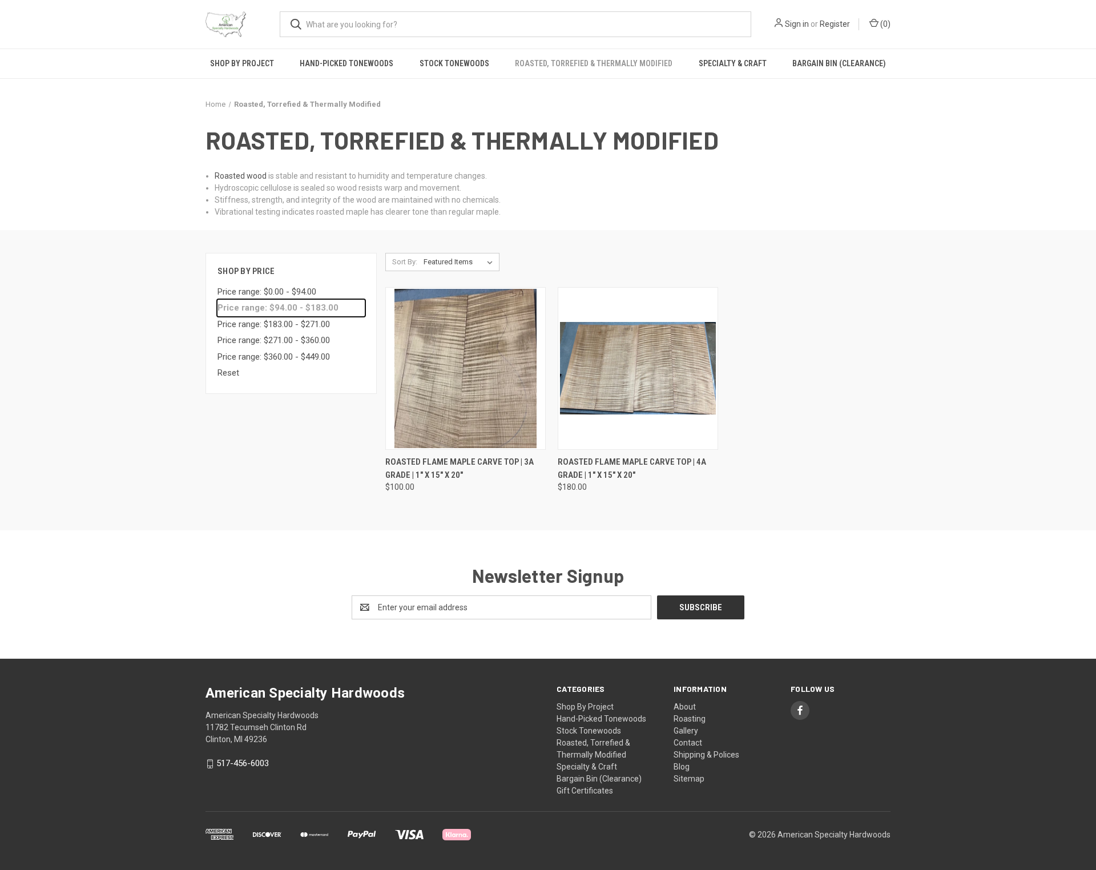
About (685, 706)
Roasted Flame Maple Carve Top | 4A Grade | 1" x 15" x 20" (632, 468)
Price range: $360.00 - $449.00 (273, 357)
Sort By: (404, 261)
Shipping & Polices (706, 754)
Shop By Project (242, 63)
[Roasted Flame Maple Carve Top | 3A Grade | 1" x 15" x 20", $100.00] (465, 368)
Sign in (797, 24)
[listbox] (460, 262)
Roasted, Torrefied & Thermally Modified (593, 63)
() (884, 24)
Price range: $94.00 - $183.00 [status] (278, 308)
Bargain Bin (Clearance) (839, 63)
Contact (688, 742)
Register (835, 24)
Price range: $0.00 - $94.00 (266, 292)
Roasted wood (241, 175)
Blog (682, 766)
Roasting (690, 718)
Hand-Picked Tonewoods (346, 63)
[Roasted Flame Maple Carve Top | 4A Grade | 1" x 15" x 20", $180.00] (638, 368)
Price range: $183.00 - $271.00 (273, 324)
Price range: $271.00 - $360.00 (273, 340)
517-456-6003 (242, 764)
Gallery (686, 730)
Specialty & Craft (733, 63)
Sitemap (689, 778)
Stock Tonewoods (454, 63)
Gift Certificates (585, 790)
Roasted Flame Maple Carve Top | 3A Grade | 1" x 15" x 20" (459, 468)
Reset (228, 373)
